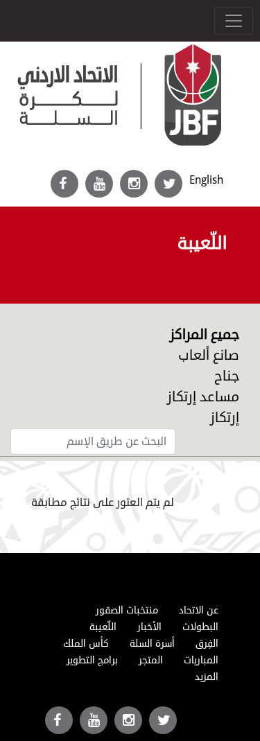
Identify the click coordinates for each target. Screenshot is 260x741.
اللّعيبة (102, 627)
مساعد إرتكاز (203, 397)
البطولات (200, 627)
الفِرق (207, 643)
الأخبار (149, 627)
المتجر (151, 660)
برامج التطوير (92, 660)
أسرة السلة (152, 643)
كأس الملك (86, 643)
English (206, 179)
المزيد (206, 676)
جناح (226, 376)
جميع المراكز (204, 334)
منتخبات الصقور (127, 610)
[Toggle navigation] (233, 21)
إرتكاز (224, 418)
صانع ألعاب (208, 355)
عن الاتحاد (198, 610)
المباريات (201, 660)
